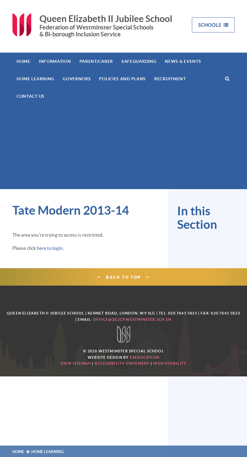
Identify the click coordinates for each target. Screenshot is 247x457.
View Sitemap (76, 363)
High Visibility (169, 363)
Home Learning (47, 451)
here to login (50, 248)
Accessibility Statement (122, 363)
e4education (144, 357)
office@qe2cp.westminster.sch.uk (132, 319)
